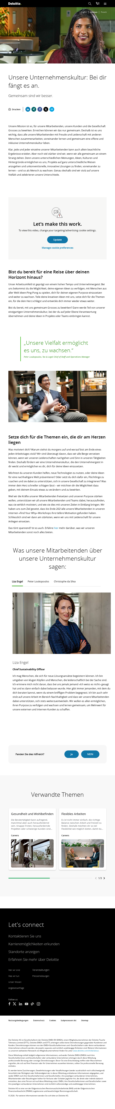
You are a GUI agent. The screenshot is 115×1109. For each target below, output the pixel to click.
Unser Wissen (14, 982)
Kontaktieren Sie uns (24, 936)
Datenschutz (38, 1020)
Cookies (52, 1020)
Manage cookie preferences (57, 247)
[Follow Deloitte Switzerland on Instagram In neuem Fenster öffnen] (38, 1004)
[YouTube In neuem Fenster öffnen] (26, 1004)
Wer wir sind (14, 970)
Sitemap (84, 1020)
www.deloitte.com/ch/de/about (86, 1050)
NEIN (90, 754)
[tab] (17, 583)
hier (56, 528)
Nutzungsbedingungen (18, 1020)
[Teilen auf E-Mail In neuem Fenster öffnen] (51, 109)
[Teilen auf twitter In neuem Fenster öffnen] (45, 109)
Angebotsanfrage (16, 988)
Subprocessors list (68, 1020)
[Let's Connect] (97, 3)
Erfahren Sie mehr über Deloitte (33, 959)
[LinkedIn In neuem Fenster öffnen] (20, 1004)
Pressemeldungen (40, 976)
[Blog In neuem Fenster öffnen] (32, 1004)
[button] (90, 4)
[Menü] (105, 4)
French (104, 12)
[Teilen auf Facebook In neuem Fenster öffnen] (39, 109)
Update (57, 239)
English (84, 12)
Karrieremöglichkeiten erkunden (34, 943)
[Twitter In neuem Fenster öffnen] (14, 1004)
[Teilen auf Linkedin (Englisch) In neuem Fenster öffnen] (27, 109)
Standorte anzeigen (24, 951)
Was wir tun (13, 976)
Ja (72, 754)
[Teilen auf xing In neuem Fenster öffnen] (33, 109)
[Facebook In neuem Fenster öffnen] (9, 1004)
